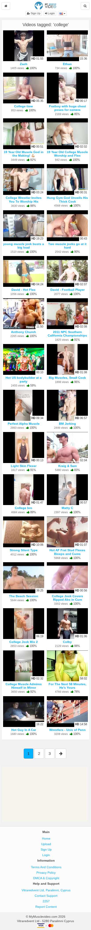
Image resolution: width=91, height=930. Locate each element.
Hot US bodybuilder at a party (24, 379)
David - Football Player (67, 289)
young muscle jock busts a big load (23, 245)
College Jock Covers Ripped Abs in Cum (67, 597)
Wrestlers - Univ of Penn (67, 730)
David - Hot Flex (23, 289)
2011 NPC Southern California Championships (67, 333)
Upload (46, 844)
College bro (23, 508)
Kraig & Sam (67, 466)
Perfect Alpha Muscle (24, 423)
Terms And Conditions (46, 867)
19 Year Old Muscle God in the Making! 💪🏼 (24, 153)
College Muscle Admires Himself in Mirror (24, 685)
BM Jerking (67, 423)
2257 (46, 901)
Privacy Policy (46, 872)
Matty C (67, 508)
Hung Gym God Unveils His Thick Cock (67, 199)
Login (51, 13)
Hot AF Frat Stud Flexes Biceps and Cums (67, 551)
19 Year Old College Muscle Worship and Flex (67, 153)
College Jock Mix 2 (23, 642)
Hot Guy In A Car (23, 730)
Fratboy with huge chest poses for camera (67, 108)
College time (23, 106)
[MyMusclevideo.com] (45, 5)
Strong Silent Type (24, 550)
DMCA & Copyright (46, 878)
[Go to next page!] (60, 754)
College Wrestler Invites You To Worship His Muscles (24, 201)
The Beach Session (23, 596)
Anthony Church (23, 332)
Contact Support (46, 895)
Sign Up (35, 13)
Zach (23, 64)
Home (46, 838)
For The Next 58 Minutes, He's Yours (67, 685)
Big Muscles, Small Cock (67, 377)
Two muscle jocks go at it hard (67, 245)
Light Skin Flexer (23, 466)
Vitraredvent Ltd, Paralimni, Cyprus (46, 890)
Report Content (46, 906)
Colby (67, 642)
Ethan (67, 64)
